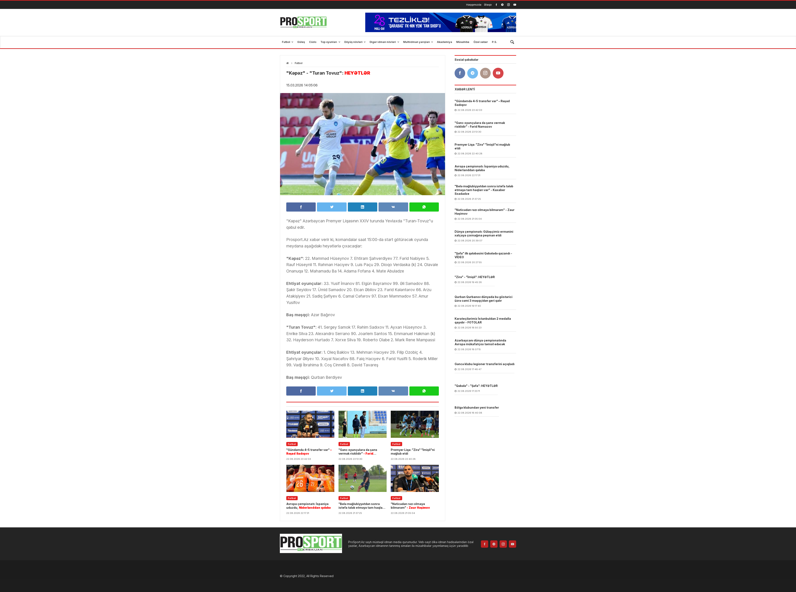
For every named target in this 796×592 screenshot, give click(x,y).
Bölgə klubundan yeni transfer (477, 407)
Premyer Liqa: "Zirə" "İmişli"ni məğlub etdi (413, 451)
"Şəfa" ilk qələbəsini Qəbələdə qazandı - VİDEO (483, 255)
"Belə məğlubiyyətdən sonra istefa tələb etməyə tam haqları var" (362, 506)
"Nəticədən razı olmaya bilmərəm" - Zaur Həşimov (484, 211)
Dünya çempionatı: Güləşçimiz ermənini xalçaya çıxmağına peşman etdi (484, 233)
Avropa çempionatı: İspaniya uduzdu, (308, 505)
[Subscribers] (514, 4)
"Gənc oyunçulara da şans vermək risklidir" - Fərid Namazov (480, 124)
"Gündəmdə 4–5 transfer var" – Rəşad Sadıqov (482, 103)
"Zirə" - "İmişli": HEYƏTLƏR (475, 277)
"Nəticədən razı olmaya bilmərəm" (410, 505)
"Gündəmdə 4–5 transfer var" (309, 451)
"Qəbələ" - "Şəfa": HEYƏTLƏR (476, 385)
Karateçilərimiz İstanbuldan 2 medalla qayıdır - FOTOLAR (483, 320)
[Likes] (496, 4)
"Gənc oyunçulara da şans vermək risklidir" (358, 451)
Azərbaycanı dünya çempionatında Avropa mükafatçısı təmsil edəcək (480, 342)
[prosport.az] (303, 22)
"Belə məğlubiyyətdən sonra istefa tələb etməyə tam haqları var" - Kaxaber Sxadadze (484, 189)
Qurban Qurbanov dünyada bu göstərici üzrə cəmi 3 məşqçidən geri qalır (483, 298)
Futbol (298, 63)
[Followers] (502, 4)
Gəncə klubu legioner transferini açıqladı (484, 364)
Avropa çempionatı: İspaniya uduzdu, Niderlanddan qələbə (482, 168)
